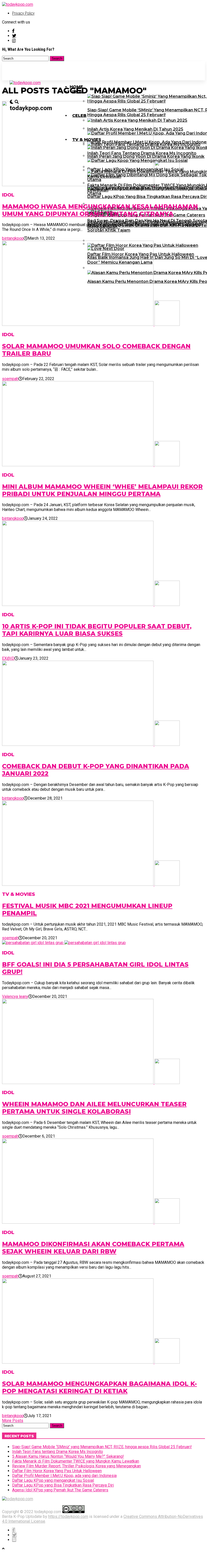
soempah (10, 378)
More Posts (12, 1420)
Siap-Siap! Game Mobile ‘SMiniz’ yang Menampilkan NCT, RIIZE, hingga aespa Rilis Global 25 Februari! (102, 1446)
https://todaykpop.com (68, 1516)
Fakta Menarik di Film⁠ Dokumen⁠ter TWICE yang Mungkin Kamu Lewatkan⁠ (75, 1461)
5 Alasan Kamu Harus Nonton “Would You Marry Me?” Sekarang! (68, 1456)
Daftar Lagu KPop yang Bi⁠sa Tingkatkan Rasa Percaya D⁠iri (63, 1485)
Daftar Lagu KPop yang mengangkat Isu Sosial (53, 1480)
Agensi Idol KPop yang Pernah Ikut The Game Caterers (60, 1490)
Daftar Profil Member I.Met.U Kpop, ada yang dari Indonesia (64, 1475)
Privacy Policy (23, 13)
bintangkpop (13, 238)
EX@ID (8, 658)
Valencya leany (15, 996)
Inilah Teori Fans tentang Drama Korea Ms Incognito (57, 1451)
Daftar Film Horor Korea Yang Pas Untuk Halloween (57, 1470)
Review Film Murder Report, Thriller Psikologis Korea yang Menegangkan (76, 1466)
